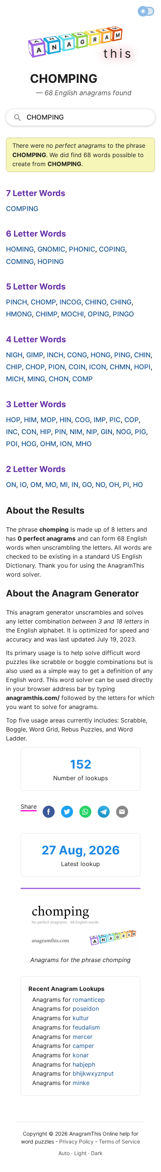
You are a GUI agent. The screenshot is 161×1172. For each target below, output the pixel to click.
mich (15, 379)
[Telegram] (103, 811)
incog (70, 302)
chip (14, 367)
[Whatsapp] (85, 811)
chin (142, 355)
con (28, 432)
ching (120, 302)
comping (22, 209)
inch (55, 355)
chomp (43, 302)
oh (114, 485)
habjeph (84, 1064)
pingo (123, 314)
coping (112, 249)
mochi (72, 314)
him (30, 420)
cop (131, 420)
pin (60, 432)
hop (13, 420)
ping (122, 355)
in (75, 485)
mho (84, 444)
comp (82, 379)
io (23, 485)
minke (81, 1083)
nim (76, 432)
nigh (14, 355)
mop (48, 420)
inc (12, 432)
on (11, 485)
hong (100, 355)
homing (20, 249)
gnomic (51, 249)
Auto (64, 1153)
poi (12, 444)
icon (97, 367)
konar (81, 1055)
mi (64, 485)
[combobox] (80, 116)
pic (115, 420)
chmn (120, 367)
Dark (97, 1153)
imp (100, 420)
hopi (142, 367)
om (36, 485)
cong (77, 355)
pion (56, 367)
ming (36, 379)
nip (91, 432)
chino (95, 302)
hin (65, 420)
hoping (50, 261)
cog (82, 420)
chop (35, 367)
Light (80, 1153)
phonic (82, 249)
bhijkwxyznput (93, 1073)
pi (126, 485)
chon (59, 379)
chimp (46, 314)
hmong (19, 314)
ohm (48, 444)
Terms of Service (119, 1141)
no (100, 485)
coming (20, 261)
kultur (81, 1018)
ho (138, 485)
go (87, 485)
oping (98, 314)
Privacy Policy (76, 1141)
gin (106, 432)
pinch (16, 302)
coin (77, 367)
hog (28, 444)
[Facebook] (48, 811)
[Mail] (122, 811)
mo (50, 485)
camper (83, 1045)
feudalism (86, 1027)
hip (45, 432)
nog (123, 432)
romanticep (89, 999)
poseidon (86, 1008)
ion (66, 444)
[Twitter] (67, 811)
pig (140, 432)
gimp (34, 355)
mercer (82, 1036)
